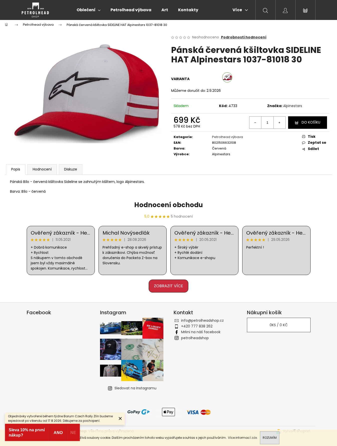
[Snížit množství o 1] (255, 123)
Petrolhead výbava (227, 137)
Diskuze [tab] (70, 169)
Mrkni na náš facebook (201, 331)
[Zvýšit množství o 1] (279, 123)
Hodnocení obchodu (168, 204)
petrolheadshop (195, 337)
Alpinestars (292, 105)
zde (254, 438)
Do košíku (311, 122)
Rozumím (270, 438)
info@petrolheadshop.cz (202, 320)
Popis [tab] (15, 169)
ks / (279, 324)
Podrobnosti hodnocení (243, 37)
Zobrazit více (168, 286)
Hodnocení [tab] (42, 169)
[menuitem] (89, 10)
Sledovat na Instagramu (135, 388)
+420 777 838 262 (197, 326)
